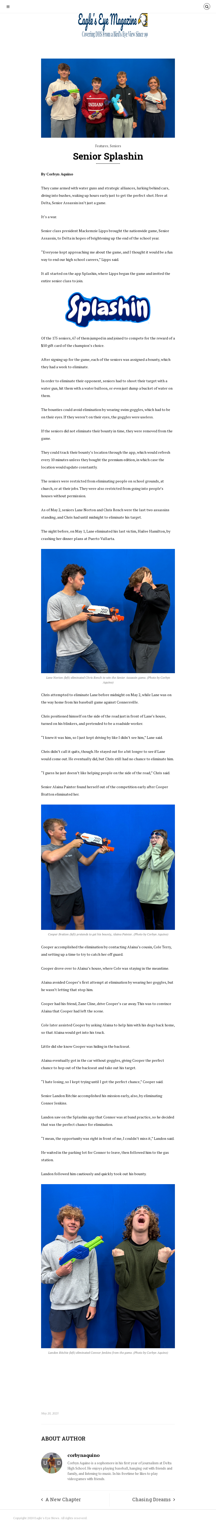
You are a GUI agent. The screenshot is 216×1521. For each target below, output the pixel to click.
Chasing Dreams (151, 1499)
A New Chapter (63, 1499)
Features (101, 146)
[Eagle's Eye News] (108, 26)
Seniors (115, 146)
